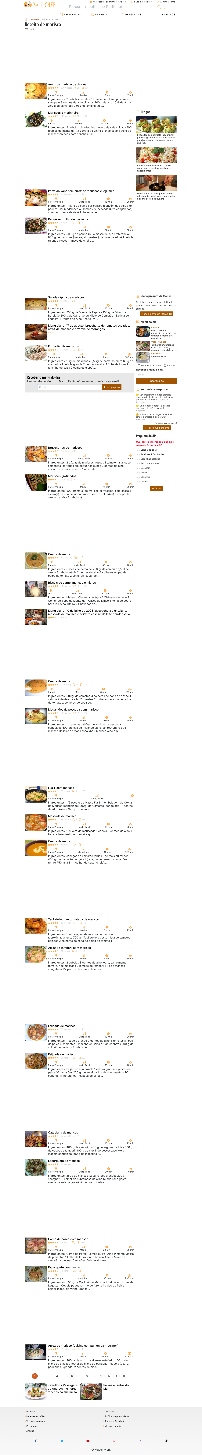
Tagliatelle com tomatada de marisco (73, 919)
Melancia (145, 477)
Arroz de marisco (150, 463)
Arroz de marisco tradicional (67, 84)
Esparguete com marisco (65, 1267)
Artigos (100, 14)
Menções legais (113, 1426)
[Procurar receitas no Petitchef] (159, 7)
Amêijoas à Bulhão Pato (153, 454)
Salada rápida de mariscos (66, 297)
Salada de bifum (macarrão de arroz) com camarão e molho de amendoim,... (163, 334)
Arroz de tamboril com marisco (69, 947)
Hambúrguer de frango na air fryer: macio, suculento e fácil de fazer (163, 347)
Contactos (110, 1411)
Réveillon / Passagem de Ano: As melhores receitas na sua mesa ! (62, 1390)
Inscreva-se (112, 387)
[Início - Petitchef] (26, 19)
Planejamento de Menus (155, 313)
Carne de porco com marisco (68, 1239)
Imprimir (171, 365)
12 (109, 1376)
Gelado (144, 472)
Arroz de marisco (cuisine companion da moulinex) (83, 1345)
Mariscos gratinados (62, 476)
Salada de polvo (149, 449)
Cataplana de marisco (63, 1132)
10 (101, 1376)
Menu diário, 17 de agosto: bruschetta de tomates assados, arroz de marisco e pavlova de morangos (89, 327)
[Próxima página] (117, 1376)
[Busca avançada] (164, 7)
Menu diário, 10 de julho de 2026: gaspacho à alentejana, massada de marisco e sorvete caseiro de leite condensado (89, 612)
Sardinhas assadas (150, 458)
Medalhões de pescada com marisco (73, 709)
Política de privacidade (117, 1416)
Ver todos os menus (151, 365)
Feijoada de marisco (62, 1026)
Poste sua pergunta (158, 427)
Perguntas (132, 14)
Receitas (70, 14)
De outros (167, 14)
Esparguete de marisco (64, 1160)
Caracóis (145, 468)
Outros (144, 481)
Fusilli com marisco (61, 788)
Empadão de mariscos (63, 346)
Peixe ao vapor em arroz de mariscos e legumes (81, 191)
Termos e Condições (115, 1421)
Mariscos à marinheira (63, 112)
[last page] (124, 1376)
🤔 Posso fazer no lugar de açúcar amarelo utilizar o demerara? (154, 415)
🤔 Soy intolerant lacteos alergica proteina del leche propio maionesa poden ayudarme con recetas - (154, 397)
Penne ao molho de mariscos (68, 219)
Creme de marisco (60, 554)
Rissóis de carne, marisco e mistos (72, 582)
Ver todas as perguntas (165, 423)
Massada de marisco (62, 816)
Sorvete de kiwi (158, 356)
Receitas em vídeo (35, 1416)
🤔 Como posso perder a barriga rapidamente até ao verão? (153, 407)
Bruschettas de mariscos (65, 447)
